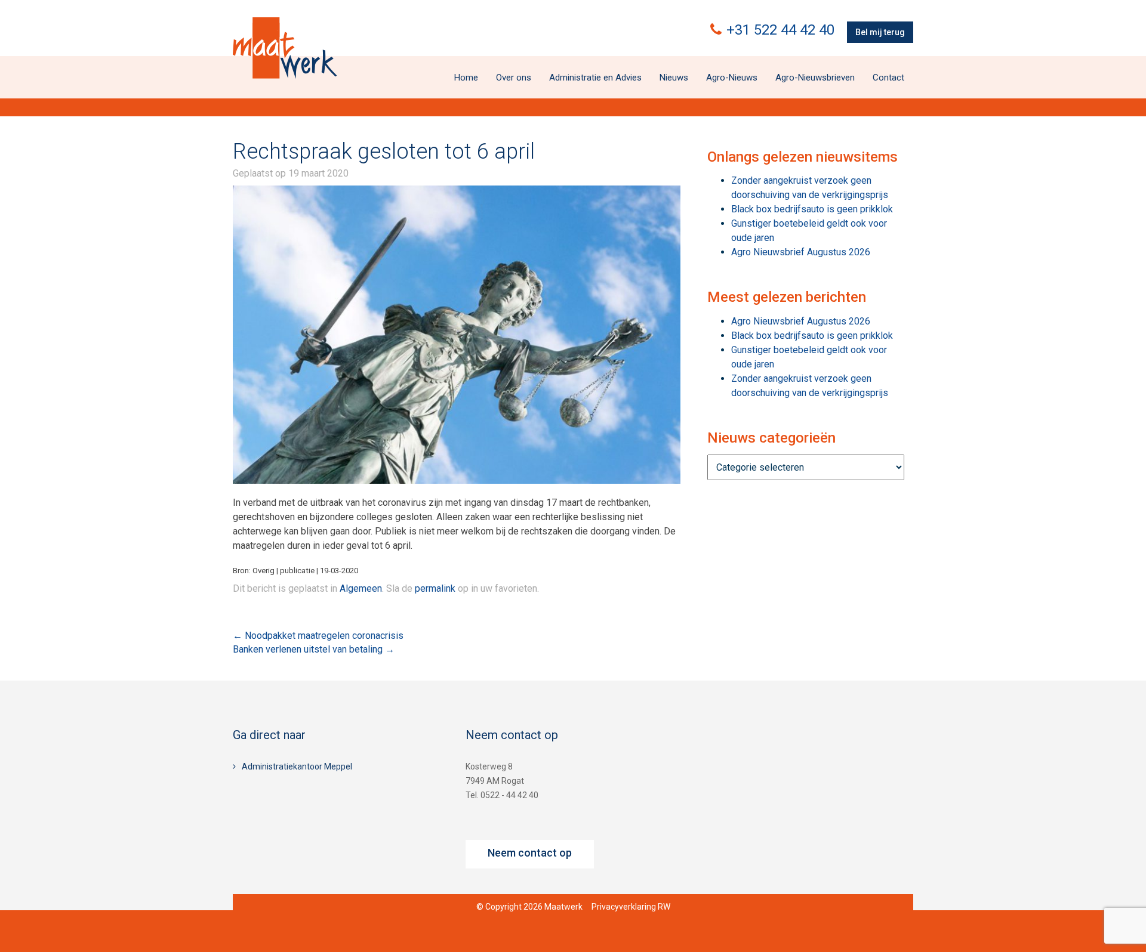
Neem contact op (530, 852)
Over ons (513, 77)
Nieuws (674, 77)
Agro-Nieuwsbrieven (815, 77)
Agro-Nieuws (731, 77)
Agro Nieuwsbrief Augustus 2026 (800, 252)
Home (466, 77)
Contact (888, 77)
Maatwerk (285, 48)
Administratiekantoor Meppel (297, 766)
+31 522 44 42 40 (780, 29)
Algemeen (361, 588)
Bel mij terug (880, 32)
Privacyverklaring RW (631, 906)
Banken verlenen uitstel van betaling (314, 649)
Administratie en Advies (595, 77)
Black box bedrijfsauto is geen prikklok (812, 209)
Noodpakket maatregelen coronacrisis (318, 635)
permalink (435, 588)
